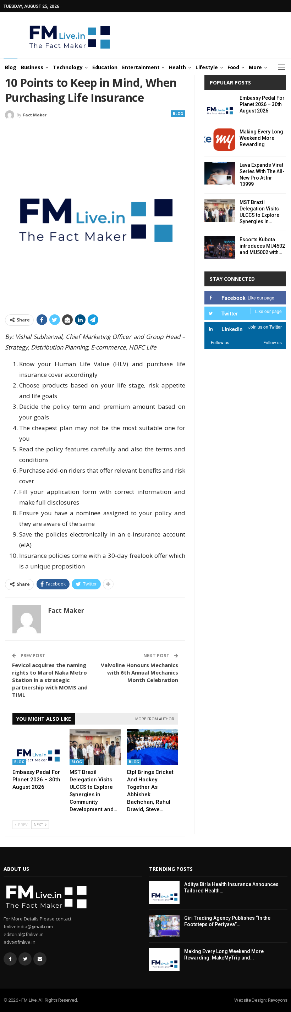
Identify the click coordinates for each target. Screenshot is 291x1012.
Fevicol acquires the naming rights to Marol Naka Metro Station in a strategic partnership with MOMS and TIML (50, 679)
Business (32, 67)
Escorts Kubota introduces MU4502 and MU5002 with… (262, 246)
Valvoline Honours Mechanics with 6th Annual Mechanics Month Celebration (139, 672)
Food (233, 67)
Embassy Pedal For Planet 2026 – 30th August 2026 (262, 104)
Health (177, 67)
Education (104, 67)
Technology (68, 67)
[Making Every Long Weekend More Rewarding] (219, 139)
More (255, 67)
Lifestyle (207, 67)
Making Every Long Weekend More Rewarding (261, 138)
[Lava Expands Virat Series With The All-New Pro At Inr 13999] (219, 173)
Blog (10, 67)
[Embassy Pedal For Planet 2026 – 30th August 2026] (38, 747)
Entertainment (141, 67)
